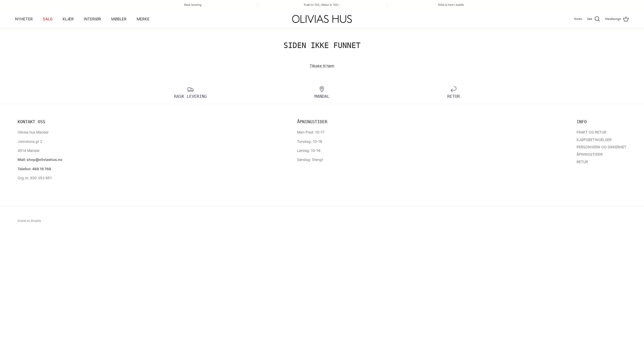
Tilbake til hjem (322, 66)
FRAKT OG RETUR (591, 132)
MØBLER (119, 19)
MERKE (143, 19)
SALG (48, 19)
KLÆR (68, 19)
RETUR (582, 162)
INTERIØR (92, 19)
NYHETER (24, 19)
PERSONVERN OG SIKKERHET (601, 147)
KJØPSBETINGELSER (594, 140)
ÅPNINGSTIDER (589, 154)
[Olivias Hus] (322, 19)
